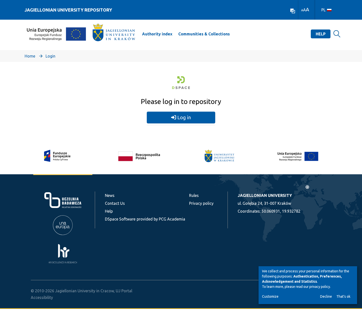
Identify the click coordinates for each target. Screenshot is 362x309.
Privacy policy (201, 203)
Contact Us (115, 203)
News (110, 195)
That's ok (343, 296)
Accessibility (42, 297)
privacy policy (319, 287)
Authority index (157, 34)
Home (30, 56)
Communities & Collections (204, 34)
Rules (194, 195)
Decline (326, 296)
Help (321, 34)
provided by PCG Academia (161, 219)
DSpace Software (120, 219)
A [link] (302, 10)
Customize (270, 296)
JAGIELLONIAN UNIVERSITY (265, 195)
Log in (183, 117)
